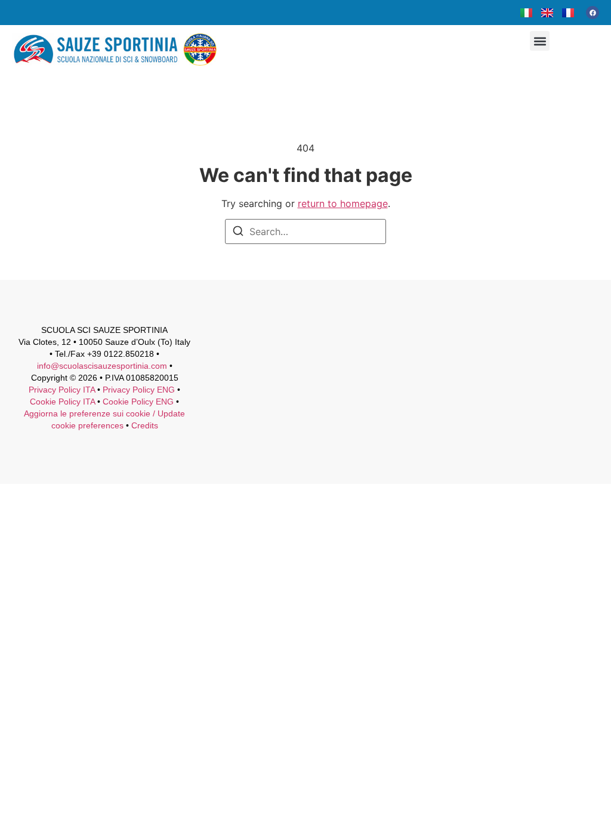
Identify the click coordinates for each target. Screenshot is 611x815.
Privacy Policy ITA (62, 389)
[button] (540, 41)
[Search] (238, 232)
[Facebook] (592, 12)
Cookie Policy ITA (62, 401)
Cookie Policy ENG (138, 401)
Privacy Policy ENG (139, 389)
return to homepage (343, 203)
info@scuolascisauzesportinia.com (102, 366)
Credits (144, 425)
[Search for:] (305, 231)
